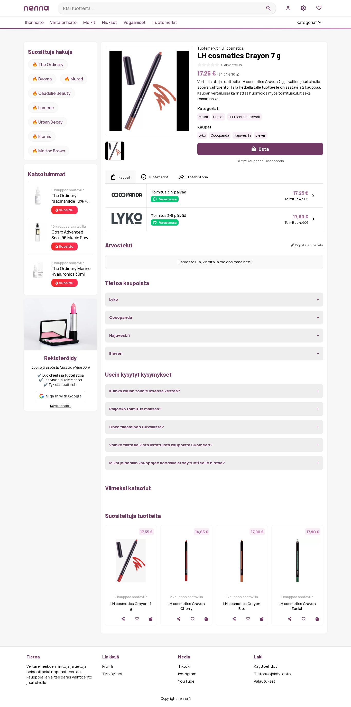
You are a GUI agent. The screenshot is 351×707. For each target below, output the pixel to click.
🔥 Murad (73, 79)
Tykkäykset (112, 673)
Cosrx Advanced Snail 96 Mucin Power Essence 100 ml (71, 234)
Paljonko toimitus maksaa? (135, 409)
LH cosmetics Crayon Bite (241, 606)
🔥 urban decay (47, 122)
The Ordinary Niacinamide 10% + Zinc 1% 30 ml (69, 198)
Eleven (260, 135)
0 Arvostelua (231, 64)
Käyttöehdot (60, 405)
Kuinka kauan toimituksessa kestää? (144, 391)
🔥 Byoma (42, 79)
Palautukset (264, 681)
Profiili (107, 666)
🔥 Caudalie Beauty (51, 93)
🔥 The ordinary (47, 64)
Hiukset (109, 22)
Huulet (218, 117)
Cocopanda (219, 135)
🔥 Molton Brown (48, 151)
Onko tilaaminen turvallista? (136, 427)
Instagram (187, 673)
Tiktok (183, 666)
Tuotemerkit (164, 22)
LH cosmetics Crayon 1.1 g (130, 606)
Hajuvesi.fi (242, 135)
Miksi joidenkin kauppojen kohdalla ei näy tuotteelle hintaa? (167, 463)
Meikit (89, 22)
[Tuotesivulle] (150, 618)
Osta (263, 149)
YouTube (186, 681)
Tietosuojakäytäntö (272, 673)
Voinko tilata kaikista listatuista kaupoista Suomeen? (161, 445)
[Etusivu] (39, 8)
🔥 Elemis (41, 136)
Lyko (202, 135)
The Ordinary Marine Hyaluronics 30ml (71, 271)
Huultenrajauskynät (244, 117)
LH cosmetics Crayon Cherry (186, 606)
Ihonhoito (34, 22)
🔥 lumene (43, 107)
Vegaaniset (135, 22)
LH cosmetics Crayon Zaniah (297, 606)
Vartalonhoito (63, 22)
